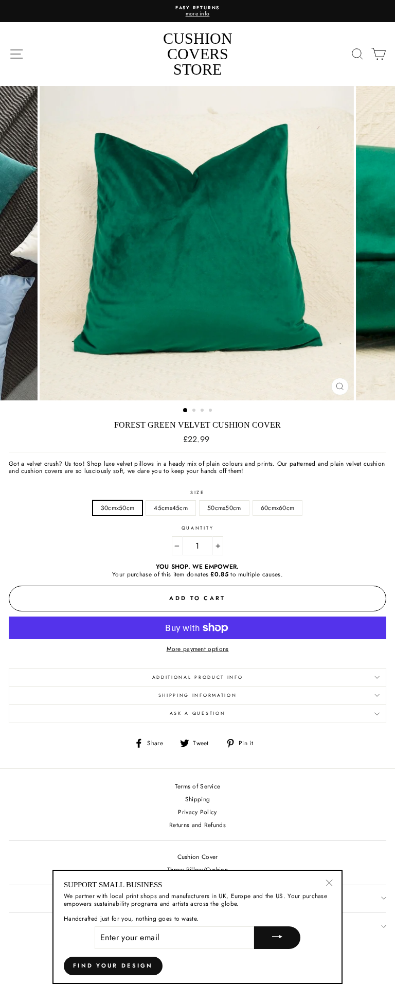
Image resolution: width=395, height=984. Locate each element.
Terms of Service (198, 786)
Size (197, 493)
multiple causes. (260, 574)
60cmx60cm (278, 507)
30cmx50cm (118, 507)
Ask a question (198, 713)
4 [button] (211, 411)
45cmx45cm (171, 507)
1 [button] (185, 410)
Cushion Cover (197, 856)
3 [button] (203, 411)
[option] (197, 11)
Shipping (197, 799)
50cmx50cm (224, 507)
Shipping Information (197, 695)
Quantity (197, 528)
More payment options (198, 649)
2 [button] (195, 411)
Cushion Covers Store (197, 54)
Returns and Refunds (197, 824)
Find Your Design (113, 965)
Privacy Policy (197, 811)
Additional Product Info (197, 677)
